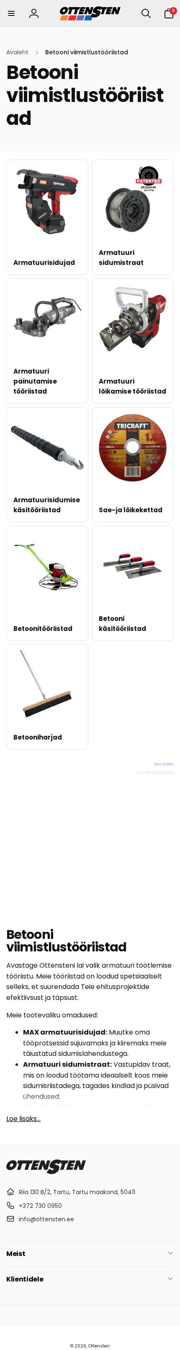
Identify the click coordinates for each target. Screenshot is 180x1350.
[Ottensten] (46, 1172)
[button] (11, 13)
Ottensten (99, 1346)
